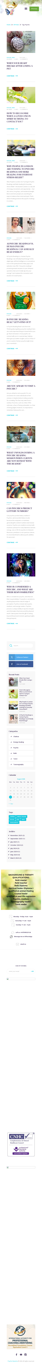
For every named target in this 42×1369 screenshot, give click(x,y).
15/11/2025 (22, 57)
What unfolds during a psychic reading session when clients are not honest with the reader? (21, 458)
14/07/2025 (19, 238)
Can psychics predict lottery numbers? (19, 509)
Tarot (15, 759)
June (14, 851)
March (14, 858)
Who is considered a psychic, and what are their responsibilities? (20, 589)
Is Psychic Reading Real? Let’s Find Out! (19, 320)
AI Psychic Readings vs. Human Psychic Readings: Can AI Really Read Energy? (20, 247)
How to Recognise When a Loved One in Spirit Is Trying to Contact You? (19, 117)
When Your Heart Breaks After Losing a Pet (20, 66)
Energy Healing (18, 742)
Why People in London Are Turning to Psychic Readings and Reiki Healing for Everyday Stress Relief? (20, 172)
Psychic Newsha (13, 1361)
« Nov (11, 804)
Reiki (13, 57)
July (13, 842)
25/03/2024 (19, 581)
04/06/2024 (19, 380)
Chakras (16, 736)
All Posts (16, 25)
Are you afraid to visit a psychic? (21, 387)
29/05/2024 (19, 447)
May (14, 855)
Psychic (9, 57)
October (15, 845)
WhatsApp (34, 9)
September (16, 839)
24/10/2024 (19, 313)
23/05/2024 (19, 502)
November (16, 835)
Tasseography (18, 764)
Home (9, 25)
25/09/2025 (22, 160)
